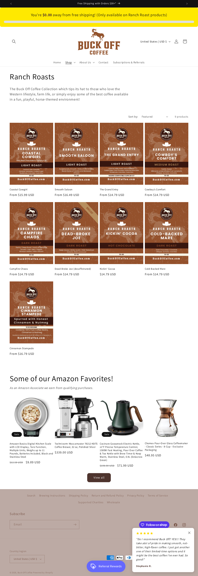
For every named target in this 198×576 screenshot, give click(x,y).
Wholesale (113, 502)
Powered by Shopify (43, 572)
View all (99, 477)
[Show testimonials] (188, 559)
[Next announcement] (187, 3)
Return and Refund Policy (108, 495)
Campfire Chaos (19, 268)
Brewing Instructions (52, 495)
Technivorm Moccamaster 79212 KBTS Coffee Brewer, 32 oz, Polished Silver (76, 445)
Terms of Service (158, 495)
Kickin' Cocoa (107, 268)
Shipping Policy (78, 495)
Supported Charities (90, 502)
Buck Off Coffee (25, 572)
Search (31, 495)
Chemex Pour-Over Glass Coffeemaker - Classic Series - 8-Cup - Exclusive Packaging (166, 446)
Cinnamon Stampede (22, 348)
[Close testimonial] (189, 533)
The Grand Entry (109, 189)
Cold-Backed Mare (155, 268)
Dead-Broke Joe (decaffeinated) (73, 268)
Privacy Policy (135, 495)
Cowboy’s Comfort (155, 189)
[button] (14, 41)
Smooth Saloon (64, 189)
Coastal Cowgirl (18, 189)
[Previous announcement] (11, 3)
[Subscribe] (75, 524)
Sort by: (133, 116)
